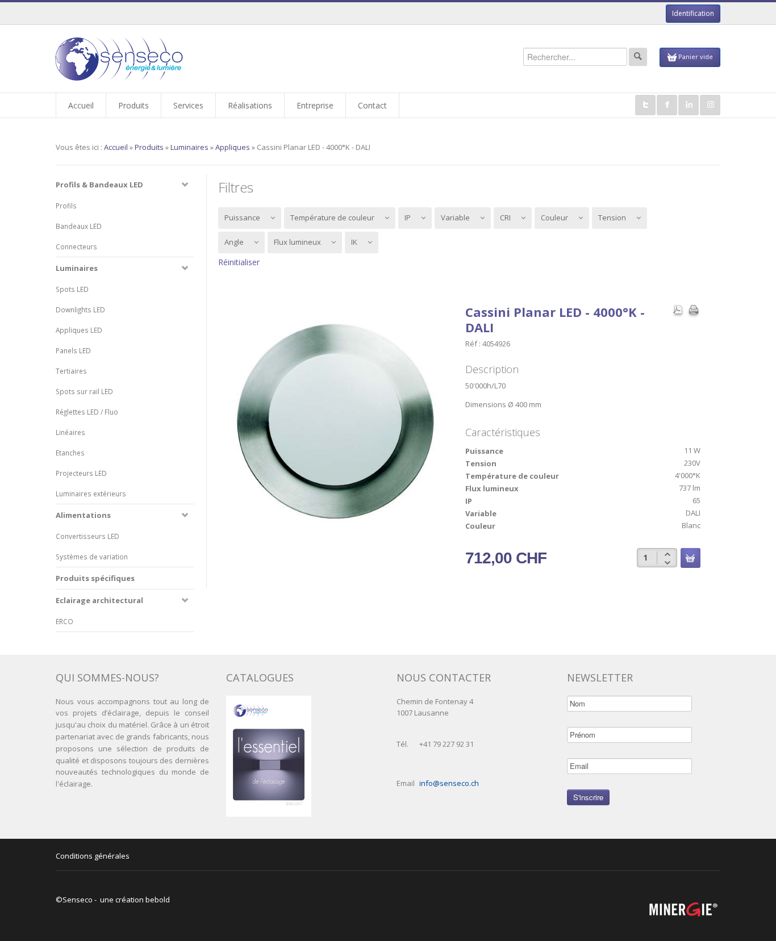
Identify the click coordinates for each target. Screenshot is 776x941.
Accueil (116, 147)
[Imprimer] (693, 311)
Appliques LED (79, 329)
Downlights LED (80, 309)
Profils (66, 205)
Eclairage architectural (99, 600)
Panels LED (73, 350)
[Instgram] (710, 105)
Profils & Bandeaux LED (99, 184)
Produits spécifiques (95, 578)
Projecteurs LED (81, 473)
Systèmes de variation (92, 556)
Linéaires (70, 432)
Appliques (232, 147)
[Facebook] (667, 105)
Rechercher (638, 57)
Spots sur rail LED (84, 391)
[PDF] (678, 311)
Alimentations (83, 515)
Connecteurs (76, 246)
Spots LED (72, 289)
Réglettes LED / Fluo (87, 411)
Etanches (70, 452)
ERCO (64, 621)
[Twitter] (645, 105)
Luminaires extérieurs (91, 493)
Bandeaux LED (79, 226)
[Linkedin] (688, 105)
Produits (149, 147)
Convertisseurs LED (87, 536)
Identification (693, 13)
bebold (157, 899)
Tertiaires (71, 370)
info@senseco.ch (449, 783)
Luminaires (189, 147)
